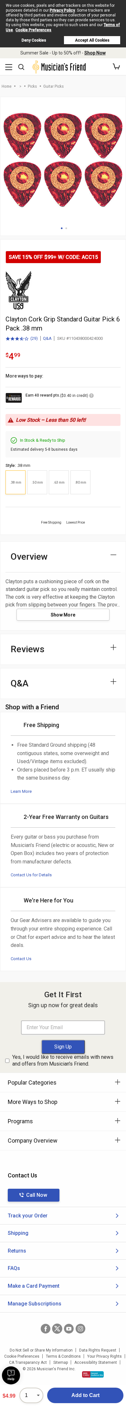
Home (6, 86)
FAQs (14, 1268)
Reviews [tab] (28, 649)
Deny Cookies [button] (34, 40)
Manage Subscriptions (34, 1304)
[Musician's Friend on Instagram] (80, 1328)
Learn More (21, 791)
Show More (63, 614)
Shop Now (95, 52)
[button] (116, 66)
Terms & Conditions (63, 1356)
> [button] (20, 86)
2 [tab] (66, 228)
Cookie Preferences (33, 30)
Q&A (47, 338)
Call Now (36, 1195)
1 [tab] (61, 228)
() (21, 339)
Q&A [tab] (19, 683)
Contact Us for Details (31, 874)
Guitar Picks (53, 86)
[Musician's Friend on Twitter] (57, 1328)
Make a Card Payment (33, 1286)
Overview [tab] (29, 556)
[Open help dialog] (11, 1375)
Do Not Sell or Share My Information (41, 1350)
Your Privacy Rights (104, 1356)
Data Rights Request (97, 1350)
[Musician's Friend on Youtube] (69, 1328)
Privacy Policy (62, 10)
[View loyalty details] (91, 396)
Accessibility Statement (95, 1362)
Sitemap (60, 1362)
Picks (32, 86)
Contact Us (21, 958)
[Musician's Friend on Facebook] (45, 1328)
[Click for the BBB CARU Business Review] (93, 1374)
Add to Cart (85, 1395)
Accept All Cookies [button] (92, 40)
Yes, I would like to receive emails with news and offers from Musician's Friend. (62, 1060)
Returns (17, 1251)
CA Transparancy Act (28, 1362)
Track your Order (27, 1216)
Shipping (18, 1233)
